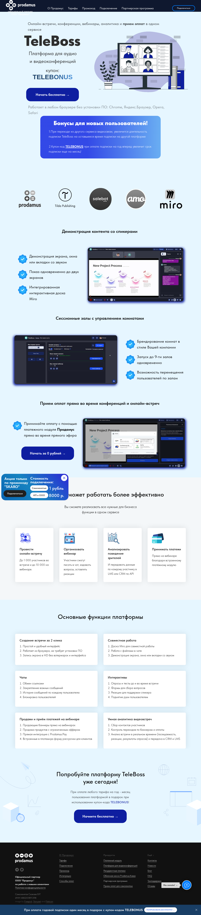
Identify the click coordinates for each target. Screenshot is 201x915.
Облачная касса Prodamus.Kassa (119, 875)
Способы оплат (66, 881)
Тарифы (73, 8)
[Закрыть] (196, 910)
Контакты (152, 860)
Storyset (37, 901)
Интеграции (65, 875)
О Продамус (56, 8)
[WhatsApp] (22, 869)
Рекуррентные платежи (114, 870)
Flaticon (49, 901)
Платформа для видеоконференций (120, 865)
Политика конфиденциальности (30, 887)
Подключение (108, 8)
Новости (152, 865)
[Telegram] (17, 869)
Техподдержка (154, 881)
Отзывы (151, 886)
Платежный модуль (112, 860)
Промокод (88, 8)
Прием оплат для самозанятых (118, 886)
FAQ (150, 875)
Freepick (28, 901)
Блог (150, 870)
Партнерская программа (138, 8)
